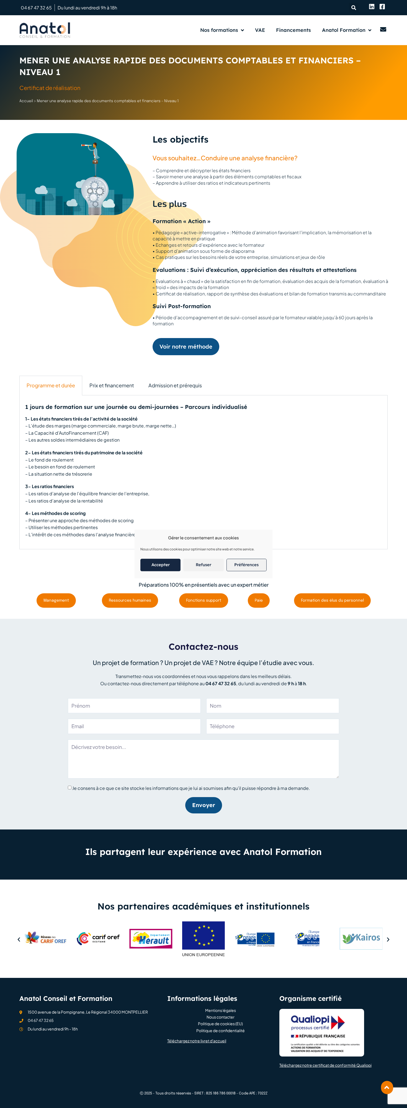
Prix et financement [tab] (111, 385)
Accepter (160, 564)
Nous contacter (221, 1017)
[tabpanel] (203, 472)
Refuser (203, 564)
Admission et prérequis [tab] (175, 385)
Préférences (246, 564)
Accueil (26, 101)
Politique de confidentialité (220, 1030)
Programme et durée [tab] (51, 385)
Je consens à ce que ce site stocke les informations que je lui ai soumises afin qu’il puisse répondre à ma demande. (191, 788)
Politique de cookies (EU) (220, 1023)
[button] (354, 7)
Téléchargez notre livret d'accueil (196, 1040)
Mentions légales (220, 1010)
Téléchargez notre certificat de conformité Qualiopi (325, 1065)
